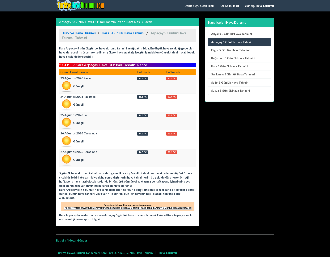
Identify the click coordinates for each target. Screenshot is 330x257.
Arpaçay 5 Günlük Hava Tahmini (232, 42)
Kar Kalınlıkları (229, 5)
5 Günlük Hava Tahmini (231, 34)
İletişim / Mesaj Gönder (71, 240)
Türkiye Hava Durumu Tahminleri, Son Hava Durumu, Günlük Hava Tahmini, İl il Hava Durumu (116, 253)
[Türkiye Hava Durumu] (81, 5)
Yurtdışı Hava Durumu (259, 5)
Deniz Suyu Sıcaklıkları (199, 5)
